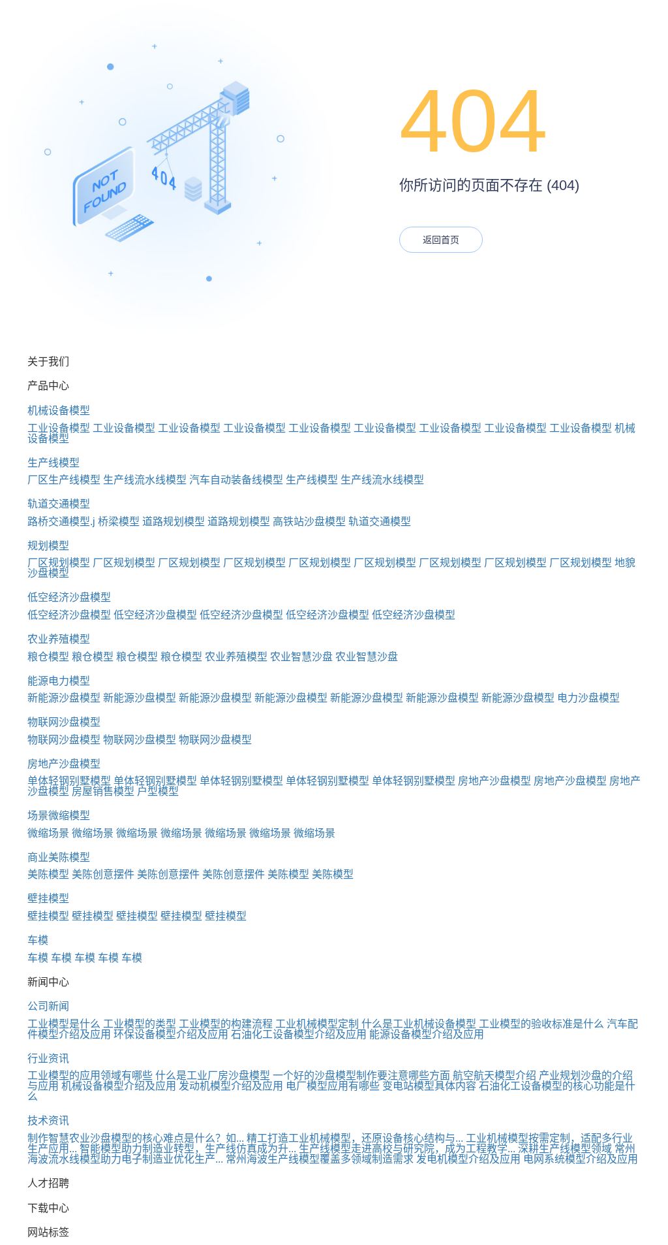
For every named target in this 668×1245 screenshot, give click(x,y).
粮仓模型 (48, 656)
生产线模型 (53, 462)
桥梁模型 (119, 521)
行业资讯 (48, 1058)
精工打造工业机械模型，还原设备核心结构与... (355, 1138)
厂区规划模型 (58, 562)
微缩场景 (48, 833)
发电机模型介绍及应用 (468, 1159)
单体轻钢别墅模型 (69, 780)
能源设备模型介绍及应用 (426, 1034)
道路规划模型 (173, 521)
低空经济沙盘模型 (69, 597)
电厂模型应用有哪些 (333, 1085)
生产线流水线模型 (145, 479)
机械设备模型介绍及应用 (118, 1085)
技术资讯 (48, 1120)
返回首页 (441, 239)
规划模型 (48, 545)
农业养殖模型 (58, 639)
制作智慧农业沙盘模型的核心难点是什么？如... (135, 1138)
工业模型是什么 (63, 1023)
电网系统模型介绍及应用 (580, 1159)
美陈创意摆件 (103, 874)
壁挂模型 (48, 898)
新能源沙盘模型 (63, 697)
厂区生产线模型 (63, 479)
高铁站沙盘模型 (309, 521)
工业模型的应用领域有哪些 (90, 1075)
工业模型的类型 (139, 1023)
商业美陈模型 (58, 857)
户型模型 (158, 791)
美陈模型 (48, 874)
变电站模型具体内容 (429, 1085)
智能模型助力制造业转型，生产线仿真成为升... (188, 1148)
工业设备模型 (58, 428)
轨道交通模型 (58, 503)
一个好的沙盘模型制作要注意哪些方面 (361, 1075)
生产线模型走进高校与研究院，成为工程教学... (407, 1148)
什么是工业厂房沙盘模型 (212, 1075)
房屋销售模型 (103, 791)
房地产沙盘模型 (63, 763)
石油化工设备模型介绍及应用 (299, 1034)
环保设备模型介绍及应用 (171, 1034)
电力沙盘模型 (588, 697)
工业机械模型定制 (317, 1023)
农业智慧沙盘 (301, 656)
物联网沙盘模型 (63, 722)
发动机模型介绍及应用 (231, 1085)
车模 (37, 940)
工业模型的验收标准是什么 (541, 1023)
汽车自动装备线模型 (236, 479)
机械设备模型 (58, 410)
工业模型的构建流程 (226, 1023)
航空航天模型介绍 (494, 1075)
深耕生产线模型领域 (565, 1148)
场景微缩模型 (58, 815)
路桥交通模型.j (61, 521)
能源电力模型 (58, 681)
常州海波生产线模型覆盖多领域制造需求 (320, 1159)
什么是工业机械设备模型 (418, 1023)
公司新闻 (48, 1006)
